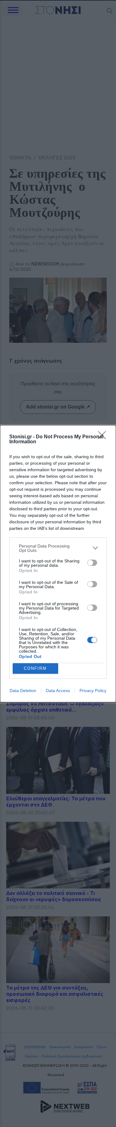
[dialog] (58, 563)
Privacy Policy (92, 690)
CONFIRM (35, 668)
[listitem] (58, 548)
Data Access (58, 690)
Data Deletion (23, 690)
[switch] (92, 563)
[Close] (104, 437)
